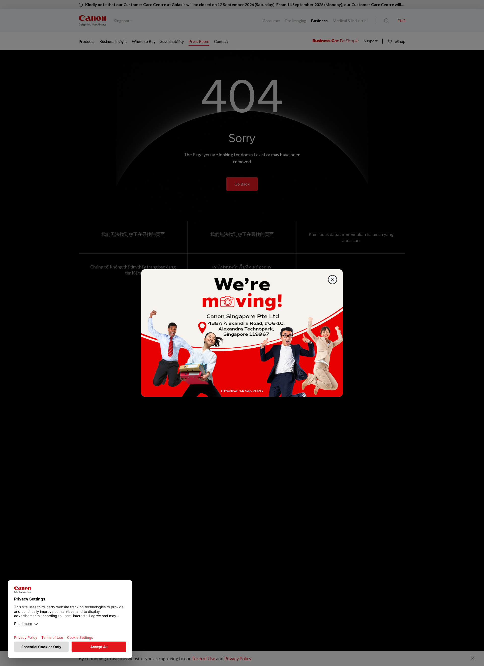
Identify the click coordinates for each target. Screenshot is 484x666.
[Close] (332, 280)
